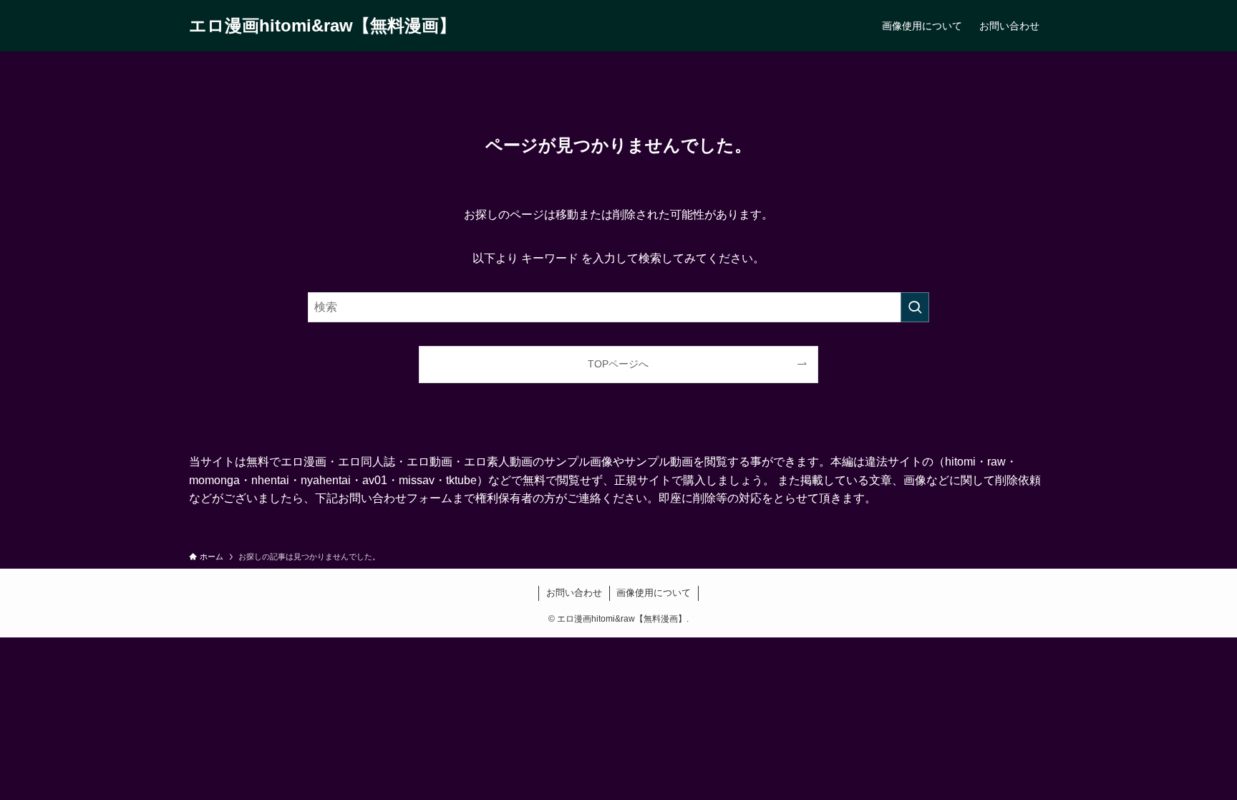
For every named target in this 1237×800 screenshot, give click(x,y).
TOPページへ (618, 364)
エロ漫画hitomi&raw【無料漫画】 (322, 25)
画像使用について (653, 592)
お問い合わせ (574, 592)
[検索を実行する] (915, 307)
